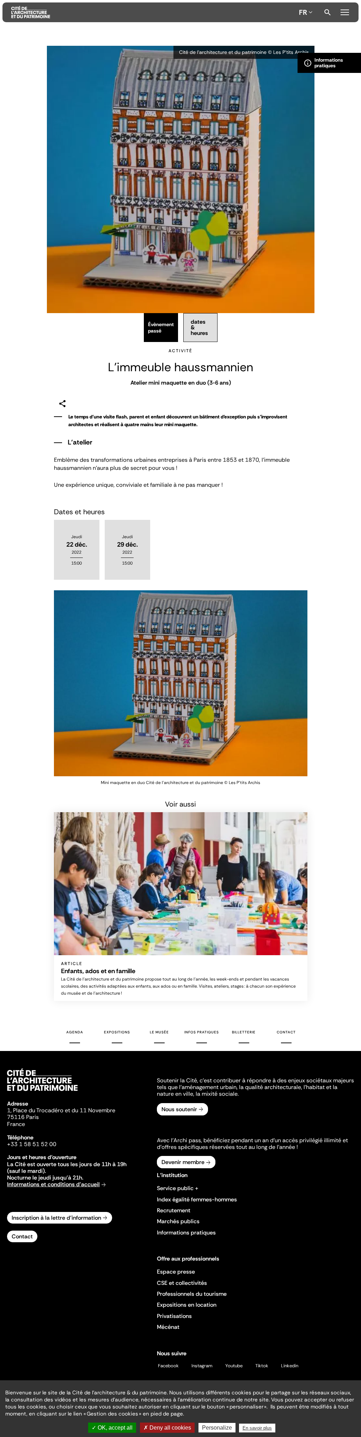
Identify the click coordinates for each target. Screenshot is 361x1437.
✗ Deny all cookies (167, 1428)
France (16, 1124)
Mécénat (168, 1327)
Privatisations (174, 1316)
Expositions (117, 1032)
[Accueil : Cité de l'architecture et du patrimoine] (153, 12)
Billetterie (244, 1032)
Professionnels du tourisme (192, 1294)
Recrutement (173, 1210)
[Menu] (345, 11)
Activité (180, 351)
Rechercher (327, 12)
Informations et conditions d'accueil (53, 1184)
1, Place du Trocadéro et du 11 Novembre (61, 1110)
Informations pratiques (186, 1232)
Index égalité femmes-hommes (197, 1199)
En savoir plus (257, 1428)
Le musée (159, 1032)
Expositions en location (186, 1304)
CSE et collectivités (182, 1283)
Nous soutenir (179, 1109)
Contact (286, 1032)
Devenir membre (182, 1162)
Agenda (74, 1032)
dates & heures (199, 327)
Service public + (177, 1188)
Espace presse (176, 1271)
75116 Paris (23, 1117)
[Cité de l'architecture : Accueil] (42, 1092)
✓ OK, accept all (112, 1428)
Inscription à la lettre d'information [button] (56, 1217)
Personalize (217, 1428)
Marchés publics (178, 1221)
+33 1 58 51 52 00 (31, 1144)
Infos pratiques (201, 1032)
